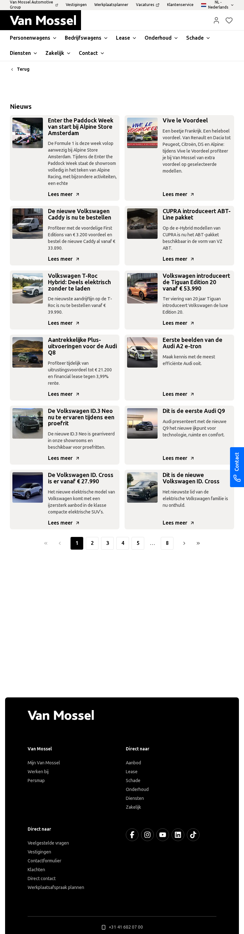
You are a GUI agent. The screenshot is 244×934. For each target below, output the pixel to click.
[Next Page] (184, 543)
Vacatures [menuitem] (145, 5)
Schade (133, 780)
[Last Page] (198, 543)
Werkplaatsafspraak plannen (56, 887)
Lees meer (60, 194)
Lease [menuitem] (123, 38)
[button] (216, 20)
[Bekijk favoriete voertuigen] (229, 20)
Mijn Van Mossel (44, 763)
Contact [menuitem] (88, 53)
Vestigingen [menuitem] (76, 5)
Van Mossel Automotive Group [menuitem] (31, 5)
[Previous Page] (59, 543)
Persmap (36, 780)
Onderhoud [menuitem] (158, 38)
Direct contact (42, 878)
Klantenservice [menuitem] (180, 5)
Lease (132, 771)
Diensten (135, 798)
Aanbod (133, 763)
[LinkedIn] (178, 834)
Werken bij (38, 771)
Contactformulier (44, 861)
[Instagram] (147, 834)
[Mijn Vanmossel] (216, 20)
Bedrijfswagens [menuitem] (83, 38)
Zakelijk (133, 807)
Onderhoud (137, 789)
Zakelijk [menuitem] (54, 53)
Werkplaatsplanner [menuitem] (111, 5)
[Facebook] (132, 834)
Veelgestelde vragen (48, 843)
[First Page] (45, 543)
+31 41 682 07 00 (126, 927)
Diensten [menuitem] (20, 53)
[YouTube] (162, 834)
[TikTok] (193, 834)
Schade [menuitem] (195, 38)
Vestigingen (39, 852)
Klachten (36, 869)
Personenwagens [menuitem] (30, 38)
